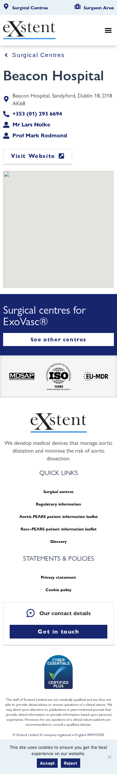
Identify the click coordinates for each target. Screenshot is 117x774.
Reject (70, 763)
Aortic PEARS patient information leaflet (58, 516)
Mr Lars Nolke (31, 124)
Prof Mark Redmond (39, 135)
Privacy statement (58, 577)
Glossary (58, 541)
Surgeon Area (99, 8)
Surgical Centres (30, 8)
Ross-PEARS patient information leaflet (59, 529)
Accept (47, 763)
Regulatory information (58, 504)
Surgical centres (58, 491)
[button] (108, 30)
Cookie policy (58, 589)
